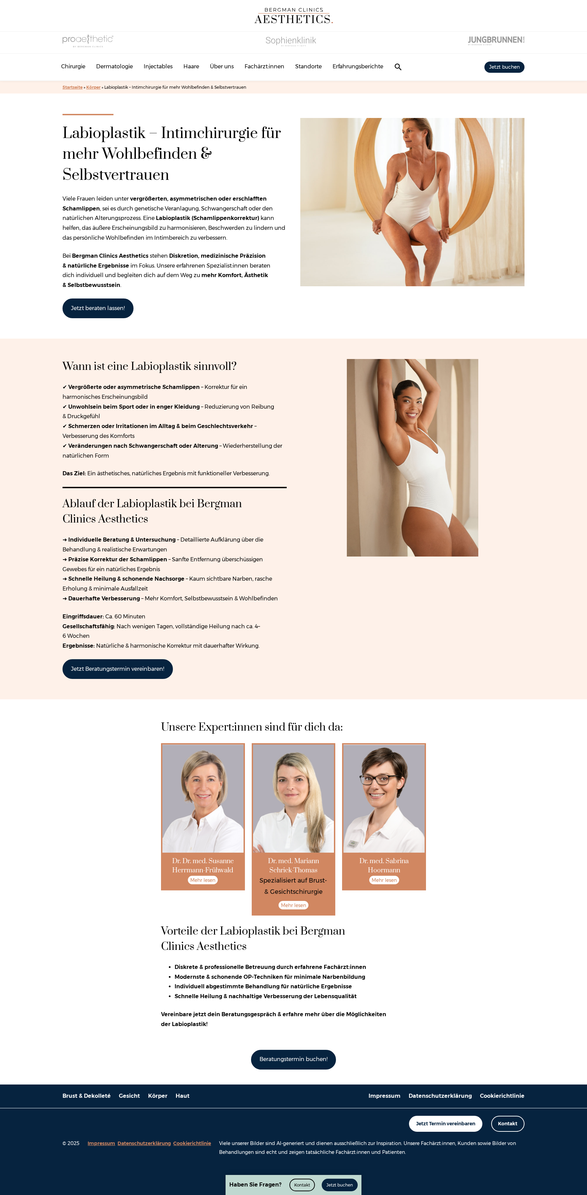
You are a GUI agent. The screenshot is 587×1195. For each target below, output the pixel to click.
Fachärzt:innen (264, 66)
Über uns (222, 66)
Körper (93, 87)
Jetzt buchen (504, 67)
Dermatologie (114, 66)
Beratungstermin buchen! (293, 1059)
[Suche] (398, 66)
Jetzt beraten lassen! (98, 308)
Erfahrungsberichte (358, 66)
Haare (191, 66)
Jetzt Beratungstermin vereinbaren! (117, 669)
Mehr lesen (202, 880)
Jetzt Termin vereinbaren (445, 1124)
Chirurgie (73, 66)
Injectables (158, 66)
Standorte (308, 66)
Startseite (73, 87)
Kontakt (507, 1124)
